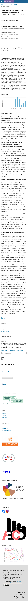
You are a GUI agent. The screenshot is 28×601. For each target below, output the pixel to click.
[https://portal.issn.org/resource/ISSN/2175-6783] (4, 384)
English (4, 413)
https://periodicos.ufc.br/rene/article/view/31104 (12, 350)
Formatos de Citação (6, 353)
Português (4, 417)
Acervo (7, 4)
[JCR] (10, 445)
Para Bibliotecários (6, 430)
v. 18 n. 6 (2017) (13, 4)
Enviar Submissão (7, 378)
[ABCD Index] (14, 539)
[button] (3, 358)
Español (4, 415)
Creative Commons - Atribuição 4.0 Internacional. (12, 582)
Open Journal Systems (7, 372)
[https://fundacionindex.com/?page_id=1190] (14, 495)
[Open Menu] (1, 1)
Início (2, 4)
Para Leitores (5, 426)
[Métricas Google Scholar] (8, 462)
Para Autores (5, 428)
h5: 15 (3, 465)
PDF (4, 318)
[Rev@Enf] (13, 404)
